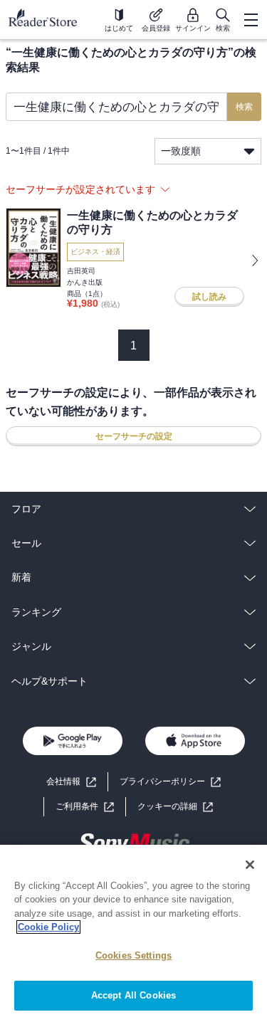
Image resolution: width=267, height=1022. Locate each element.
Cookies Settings (133, 955)
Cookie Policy (48, 927)
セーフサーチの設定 (133, 436)
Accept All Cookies (133, 995)
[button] (175, 806)
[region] (133, 933)
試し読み (209, 297)
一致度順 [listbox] (181, 151)
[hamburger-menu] (250, 20)
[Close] (250, 864)
